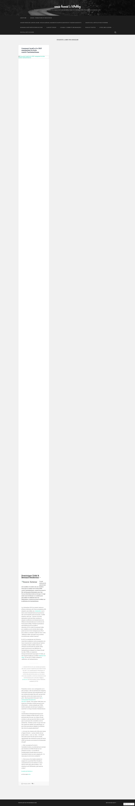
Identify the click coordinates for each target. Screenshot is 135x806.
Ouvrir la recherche (115, 32)
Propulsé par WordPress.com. (27, 802)
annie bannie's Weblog (67, 6)
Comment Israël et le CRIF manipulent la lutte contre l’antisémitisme (31, 50)
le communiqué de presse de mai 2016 (31, 699)
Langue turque (51, 27)
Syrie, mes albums (105, 27)
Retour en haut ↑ (111, 802)
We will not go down (27, 32)
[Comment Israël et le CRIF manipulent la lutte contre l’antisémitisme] (33, 311)
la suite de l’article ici (26, 771)
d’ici (29, 774)
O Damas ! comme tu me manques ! (70, 27)
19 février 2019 (26, 783)
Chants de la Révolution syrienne (96, 22)
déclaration (38, 611)
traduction (25, 679)
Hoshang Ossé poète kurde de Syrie (31, 27)
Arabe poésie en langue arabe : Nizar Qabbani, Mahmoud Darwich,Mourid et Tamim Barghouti (50, 22)
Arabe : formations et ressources (41, 18)
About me (23, 18)
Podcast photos (90, 27)
